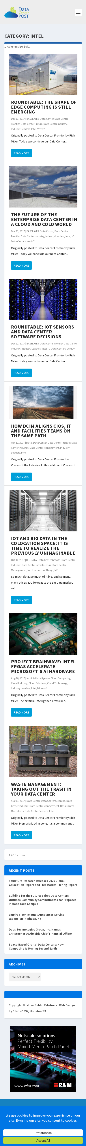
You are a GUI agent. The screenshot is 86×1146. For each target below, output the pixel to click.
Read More (21, 153)
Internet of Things (43, 570)
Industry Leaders (20, 129)
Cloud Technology (57, 683)
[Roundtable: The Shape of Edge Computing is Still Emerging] (43, 74)
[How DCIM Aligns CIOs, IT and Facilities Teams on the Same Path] (43, 402)
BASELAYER (32, 118)
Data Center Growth (49, 559)
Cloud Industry (19, 683)
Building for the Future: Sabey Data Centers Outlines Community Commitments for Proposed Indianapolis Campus (43, 900)
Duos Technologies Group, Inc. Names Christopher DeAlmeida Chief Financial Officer (40, 931)
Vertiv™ (41, 129)
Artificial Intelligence (38, 678)
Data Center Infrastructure (36, 565)
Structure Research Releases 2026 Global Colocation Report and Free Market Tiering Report (43, 883)
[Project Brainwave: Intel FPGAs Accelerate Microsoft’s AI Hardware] (43, 634)
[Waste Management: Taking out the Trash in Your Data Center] (43, 751)
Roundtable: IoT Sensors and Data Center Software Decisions (42, 332)
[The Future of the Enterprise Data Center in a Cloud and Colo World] (43, 187)
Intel (33, 129)
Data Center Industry (55, 123)
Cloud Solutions (37, 683)
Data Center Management (44, 447)
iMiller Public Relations (41, 1005)
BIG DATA (31, 559)
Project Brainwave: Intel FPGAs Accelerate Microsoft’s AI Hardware (43, 666)
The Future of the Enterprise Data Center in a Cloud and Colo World (44, 219)
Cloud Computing (60, 678)
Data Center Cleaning (53, 800)
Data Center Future (31, 123)
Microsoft (42, 688)
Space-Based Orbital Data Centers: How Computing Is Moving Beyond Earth (36, 946)
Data (29, 442)
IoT (56, 570)
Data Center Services (36, 811)
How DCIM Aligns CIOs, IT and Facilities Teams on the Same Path (41, 431)
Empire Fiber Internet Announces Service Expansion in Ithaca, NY (36, 917)
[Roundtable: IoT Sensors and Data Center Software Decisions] (43, 299)
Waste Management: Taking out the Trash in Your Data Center (41, 789)
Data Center (46, 118)
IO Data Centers (57, 348)
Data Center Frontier (51, 343)
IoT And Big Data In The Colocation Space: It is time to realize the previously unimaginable (43, 545)
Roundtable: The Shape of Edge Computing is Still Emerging (44, 107)
